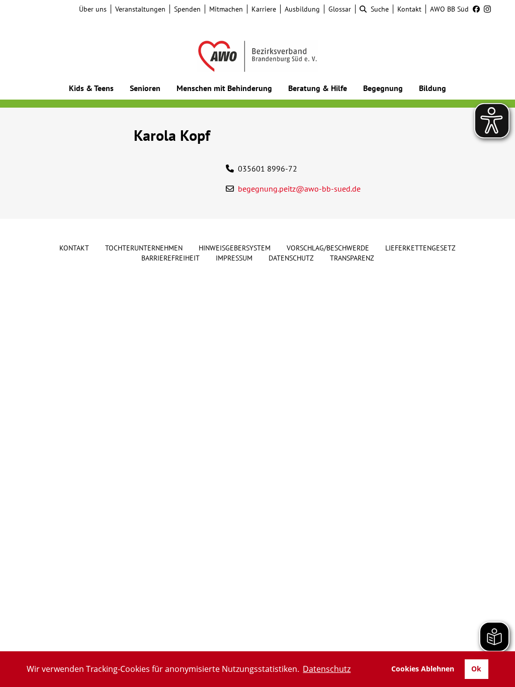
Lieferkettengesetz (420, 247)
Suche (380, 9)
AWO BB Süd (449, 9)
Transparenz (352, 258)
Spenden (187, 9)
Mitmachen (226, 9)
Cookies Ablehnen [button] (422, 668)
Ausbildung (302, 9)
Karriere (263, 9)
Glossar (339, 9)
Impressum (234, 258)
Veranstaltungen (140, 9)
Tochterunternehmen (144, 247)
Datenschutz (291, 258)
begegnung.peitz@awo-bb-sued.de (299, 189)
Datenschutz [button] (327, 668)
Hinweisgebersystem (235, 247)
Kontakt (409, 9)
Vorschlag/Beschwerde (328, 247)
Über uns (93, 9)
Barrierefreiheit (170, 258)
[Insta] (485, 9)
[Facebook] (474, 9)
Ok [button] (476, 668)
